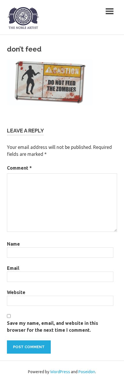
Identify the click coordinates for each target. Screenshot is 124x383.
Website (16, 292)
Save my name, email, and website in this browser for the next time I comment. (52, 327)
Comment (19, 167)
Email (13, 268)
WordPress (60, 371)
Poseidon (86, 371)
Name (13, 244)
